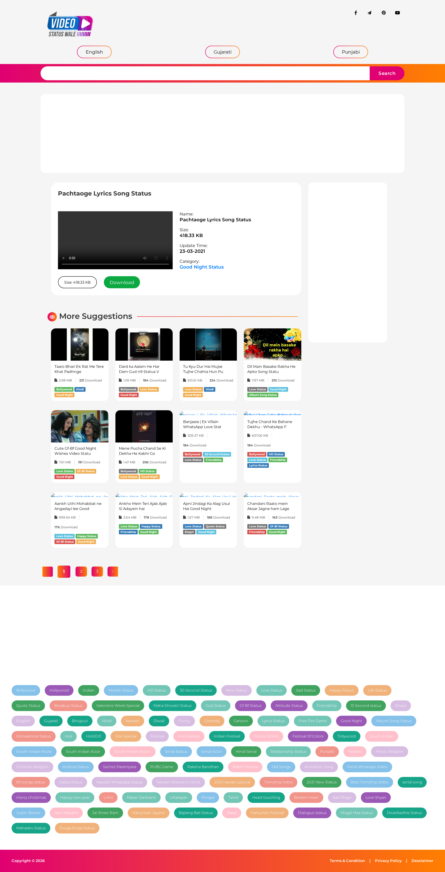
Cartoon (241, 721)
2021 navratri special (232, 782)
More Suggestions (95, 316)
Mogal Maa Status (356, 813)
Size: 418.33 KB (77, 282)
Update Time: (194, 245)
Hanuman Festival (267, 813)
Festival (157, 736)
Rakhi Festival (245, 767)
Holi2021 (93, 736)
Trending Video (278, 782)
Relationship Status (288, 751)
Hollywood (59, 690)
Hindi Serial (246, 751)
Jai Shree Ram (105, 813)
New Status (236, 690)
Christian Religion (32, 767)
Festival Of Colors (308, 736)
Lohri (108, 797)
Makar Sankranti (141, 797)
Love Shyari (376, 797)
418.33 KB (191, 235)
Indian (89, 690)
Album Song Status (394, 721)
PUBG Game (161, 767)
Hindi (107, 721)
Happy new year (75, 797)
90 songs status (30, 782)
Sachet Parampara (119, 767)
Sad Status (305, 690)
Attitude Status (289, 705)
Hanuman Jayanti (148, 813)
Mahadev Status (31, 828)
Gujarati (51, 721)
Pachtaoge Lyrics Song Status (215, 219)
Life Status (377, 690)
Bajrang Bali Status (196, 813)
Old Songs (281, 767)
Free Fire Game (313, 721)
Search (387, 73)
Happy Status (341, 690)
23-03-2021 (192, 251)
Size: (184, 229)
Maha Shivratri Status (172, 705)
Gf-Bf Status (250, 705)
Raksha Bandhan (203, 767)
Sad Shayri (342, 797)
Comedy (212, 721)
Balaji (232, 813)
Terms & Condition (347, 861)
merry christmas (31, 797)
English (23, 721)
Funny (184, 721)
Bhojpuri (80, 721)
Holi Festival (189, 736)
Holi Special (126, 736)
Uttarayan (179, 797)
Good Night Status (202, 267)
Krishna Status (76, 767)
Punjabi (327, 751)
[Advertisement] (222, 133)
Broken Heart (306, 797)
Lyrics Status (273, 721)
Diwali (159, 721)
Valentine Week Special (118, 705)
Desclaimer (422, 861)
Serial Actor (211, 751)
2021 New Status (322, 782)
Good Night (351, 721)
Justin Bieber (28, 813)
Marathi (355, 751)
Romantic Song (319, 767)
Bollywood (25, 690)
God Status (216, 705)
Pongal (207, 797)
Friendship (327, 705)
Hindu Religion (390, 751)
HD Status (156, 690)
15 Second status (366, 705)
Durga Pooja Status (77, 828)
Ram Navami (66, 813)
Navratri (133, 721)
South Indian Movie (34, 751)
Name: (187, 214)
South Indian (382, 736)
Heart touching (266, 797)
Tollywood (346, 736)
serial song (412, 782)
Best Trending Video (369, 782)
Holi (68, 736)
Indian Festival (227, 736)
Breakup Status (68, 705)
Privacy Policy (388, 861)
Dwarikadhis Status (404, 813)
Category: (190, 261)
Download (122, 282)
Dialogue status (312, 813)
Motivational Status (33, 736)
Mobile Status (121, 690)
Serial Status (176, 751)
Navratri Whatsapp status (119, 782)
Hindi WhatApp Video (367, 767)
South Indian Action (132, 751)
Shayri (400, 705)
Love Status (271, 690)
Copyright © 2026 (28, 861)
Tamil (233, 797)
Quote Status (28, 705)
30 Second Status (196, 690)
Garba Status (71, 782)
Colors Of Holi (266, 736)
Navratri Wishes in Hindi (178, 782)
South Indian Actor (83, 751)
